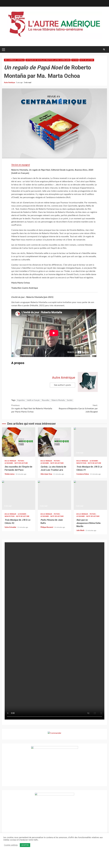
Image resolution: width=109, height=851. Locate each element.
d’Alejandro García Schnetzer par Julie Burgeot (78, 408)
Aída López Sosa (47, 474)
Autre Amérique (9, 82)
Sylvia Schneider (11, 527)
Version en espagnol (20, 165)
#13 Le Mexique (11, 461)
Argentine (21, 400)
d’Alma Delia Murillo (90, 495)
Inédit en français (33, 400)
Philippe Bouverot (47, 527)
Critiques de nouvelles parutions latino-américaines (48, 60)
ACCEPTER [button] (25, 845)
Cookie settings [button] (11, 845)
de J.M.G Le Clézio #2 (18, 495)
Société (69, 400)
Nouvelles (45, 400)
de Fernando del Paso (18, 442)
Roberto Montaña (58, 400)
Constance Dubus (82, 474)
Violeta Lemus (10, 474)
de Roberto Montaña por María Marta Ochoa (31, 408)
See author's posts (62, 385)
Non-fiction (81, 463)
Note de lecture (86, 60)
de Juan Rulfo (54, 495)
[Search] (104, 49)
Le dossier (9, 463)
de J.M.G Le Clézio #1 (90, 442)
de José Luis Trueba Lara (54, 442)
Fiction (75, 60)
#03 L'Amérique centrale (14, 60)
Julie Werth (80, 530)
